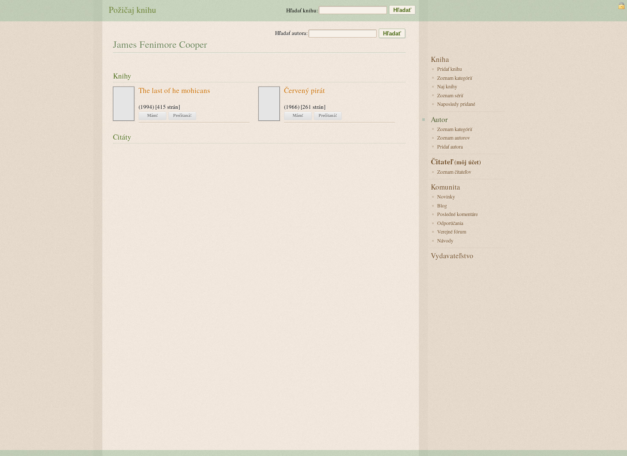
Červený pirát (304, 91)
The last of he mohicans (174, 91)
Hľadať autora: (291, 33)
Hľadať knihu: (302, 10)
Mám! (152, 115)
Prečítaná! (182, 115)
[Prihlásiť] (621, 5)
